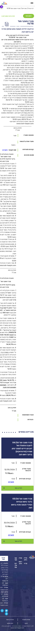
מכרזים (24, 8)
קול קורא (16, 559)
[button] (5, 150)
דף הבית (31, 8)
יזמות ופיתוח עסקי (16, 565)
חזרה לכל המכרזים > (8, 16)
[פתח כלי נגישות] (1, 6)
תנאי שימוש (10, 623)
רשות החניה (20, 562)
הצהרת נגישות (10, 619)
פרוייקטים (25, 563)
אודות (20, 558)
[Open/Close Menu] (33, 3)
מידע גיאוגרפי (25, 559)
